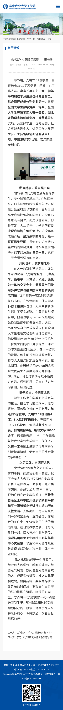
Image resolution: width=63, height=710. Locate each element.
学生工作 (31, 39)
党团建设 (41, 39)
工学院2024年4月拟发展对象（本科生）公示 (39, 632)
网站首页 (21, 39)
